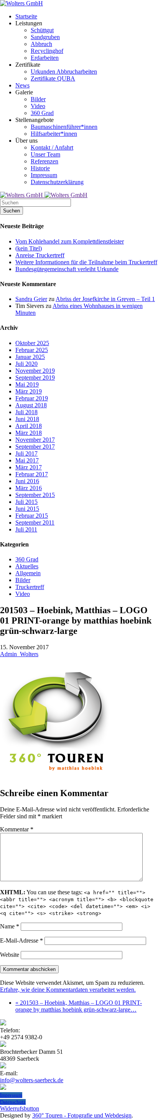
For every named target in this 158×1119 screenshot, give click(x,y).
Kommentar (16, 829)
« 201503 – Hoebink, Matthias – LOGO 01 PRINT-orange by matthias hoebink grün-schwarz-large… (78, 1006)
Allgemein (28, 573)
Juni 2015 (27, 508)
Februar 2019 (31, 398)
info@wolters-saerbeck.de (31, 1080)
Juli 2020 (26, 363)
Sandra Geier (31, 299)
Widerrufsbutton (19, 1108)
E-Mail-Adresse (21, 940)
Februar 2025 (31, 350)
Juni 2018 (27, 419)
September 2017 (35, 446)
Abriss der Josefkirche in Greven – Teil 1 (105, 299)
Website (9, 954)
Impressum (11, 1095)
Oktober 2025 (32, 343)
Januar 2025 (30, 357)
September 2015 (35, 495)
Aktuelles (26, 566)
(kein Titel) (28, 248)
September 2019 (35, 377)
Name (9, 926)
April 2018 (28, 426)
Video (22, 594)
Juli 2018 (26, 412)
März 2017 (28, 467)
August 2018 (31, 405)
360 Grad (26, 559)
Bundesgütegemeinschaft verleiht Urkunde (66, 269)
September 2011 (34, 522)
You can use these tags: (76, 902)
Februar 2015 (31, 515)
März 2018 (28, 432)
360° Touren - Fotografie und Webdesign (82, 1115)
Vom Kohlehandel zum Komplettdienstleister (69, 241)
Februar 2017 (31, 474)
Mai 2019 (27, 384)
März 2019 (28, 391)
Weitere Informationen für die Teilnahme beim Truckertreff (86, 262)
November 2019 (35, 370)
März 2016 (28, 488)
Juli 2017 (26, 453)
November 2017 (35, 439)
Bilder (22, 580)
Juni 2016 (27, 481)
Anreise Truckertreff (39, 255)
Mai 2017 (27, 460)
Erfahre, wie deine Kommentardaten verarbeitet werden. (68, 989)
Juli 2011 (26, 529)
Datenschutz (13, 1102)
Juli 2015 (26, 502)
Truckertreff (29, 587)
